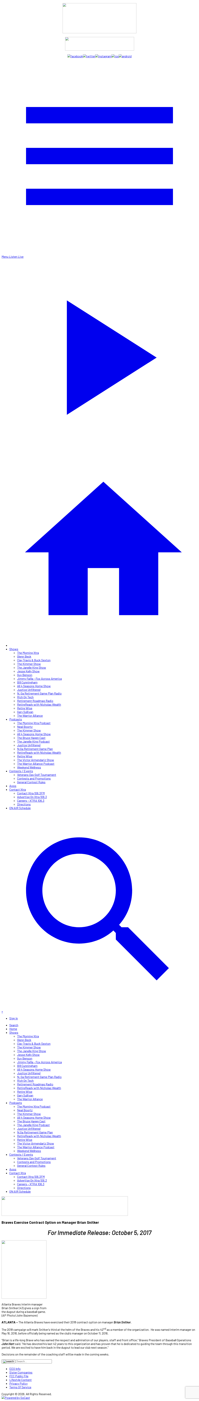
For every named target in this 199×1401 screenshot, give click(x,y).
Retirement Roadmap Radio (35, 701)
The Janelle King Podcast (33, 741)
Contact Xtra (17, 789)
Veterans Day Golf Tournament (36, 774)
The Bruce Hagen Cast (31, 738)
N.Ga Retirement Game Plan (35, 749)
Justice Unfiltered (28, 689)
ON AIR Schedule (20, 808)
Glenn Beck (24, 656)
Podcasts (15, 719)
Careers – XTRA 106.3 (30, 800)
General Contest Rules (31, 782)
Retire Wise (24, 708)
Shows (13, 649)
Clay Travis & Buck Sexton (34, 660)
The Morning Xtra (28, 652)
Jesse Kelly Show (28, 671)
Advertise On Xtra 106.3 (32, 797)
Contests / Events (21, 771)
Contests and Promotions (34, 778)
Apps (12, 786)
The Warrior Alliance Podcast (35, 763)
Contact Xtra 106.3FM (31, 793)
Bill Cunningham (27, 682)
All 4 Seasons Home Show (34, 686)
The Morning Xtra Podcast (34, 723)
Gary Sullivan (25, 712)
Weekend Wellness (29, 767)
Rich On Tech (25, 697)
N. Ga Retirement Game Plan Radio (39, 693)
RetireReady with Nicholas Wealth (39, 704)
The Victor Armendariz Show (35, 760)
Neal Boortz (25, 726)
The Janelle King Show (31, 667)
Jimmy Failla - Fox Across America (39, 678)
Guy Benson (24, 675)
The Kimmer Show (29, 664)
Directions (24, 804)
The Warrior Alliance (30, 715)
